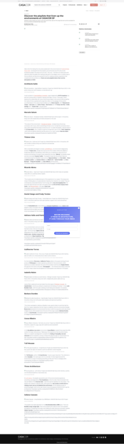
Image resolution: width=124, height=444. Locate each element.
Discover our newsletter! (62, 233)
